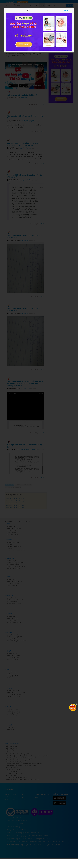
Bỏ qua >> (67, 10)
